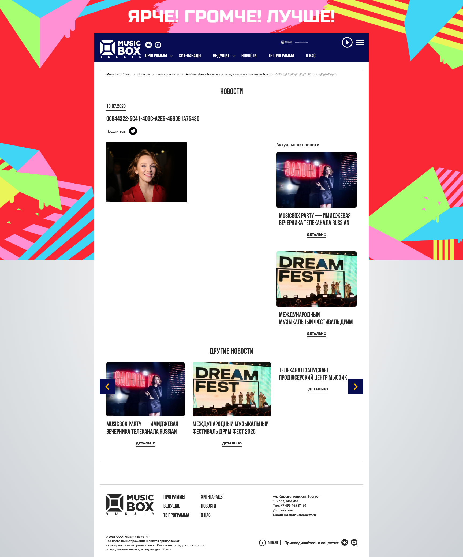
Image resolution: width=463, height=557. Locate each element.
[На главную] (120, 50)
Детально (316, 235)
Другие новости (231, 352)
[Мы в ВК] (148, 46)
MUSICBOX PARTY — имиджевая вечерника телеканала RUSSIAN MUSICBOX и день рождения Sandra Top (315, 220)
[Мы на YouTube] (158, 46)
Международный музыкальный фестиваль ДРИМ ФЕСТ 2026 (316, 319)
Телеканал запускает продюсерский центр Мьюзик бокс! (313, 374)
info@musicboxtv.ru (300, 515)
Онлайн (273, 543)
